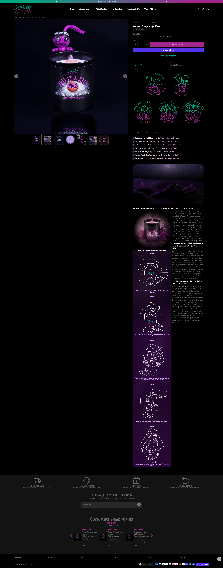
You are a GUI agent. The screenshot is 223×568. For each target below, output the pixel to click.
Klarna (116, 557)
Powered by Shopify (35, 564)
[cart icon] (207, 9)
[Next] (125, 76)
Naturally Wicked (24, 564)
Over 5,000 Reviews (111, 525)
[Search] (198, 9)
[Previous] (16, 76)
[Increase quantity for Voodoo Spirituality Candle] (147, 44)
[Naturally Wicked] (23, 9)
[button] (71, 535)
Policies (149, 557)
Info (147, 132)
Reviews (166, 132)
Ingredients (51, 557)
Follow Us (182, 557)
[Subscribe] (139, 504)
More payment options (169, 56)
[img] (111, 523)
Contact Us (18, 557)
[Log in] (203, 9)
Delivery (156, 132)
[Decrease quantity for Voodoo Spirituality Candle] (135, 44)
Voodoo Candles (23, 17)
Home (15, 17)
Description (138, 132)
